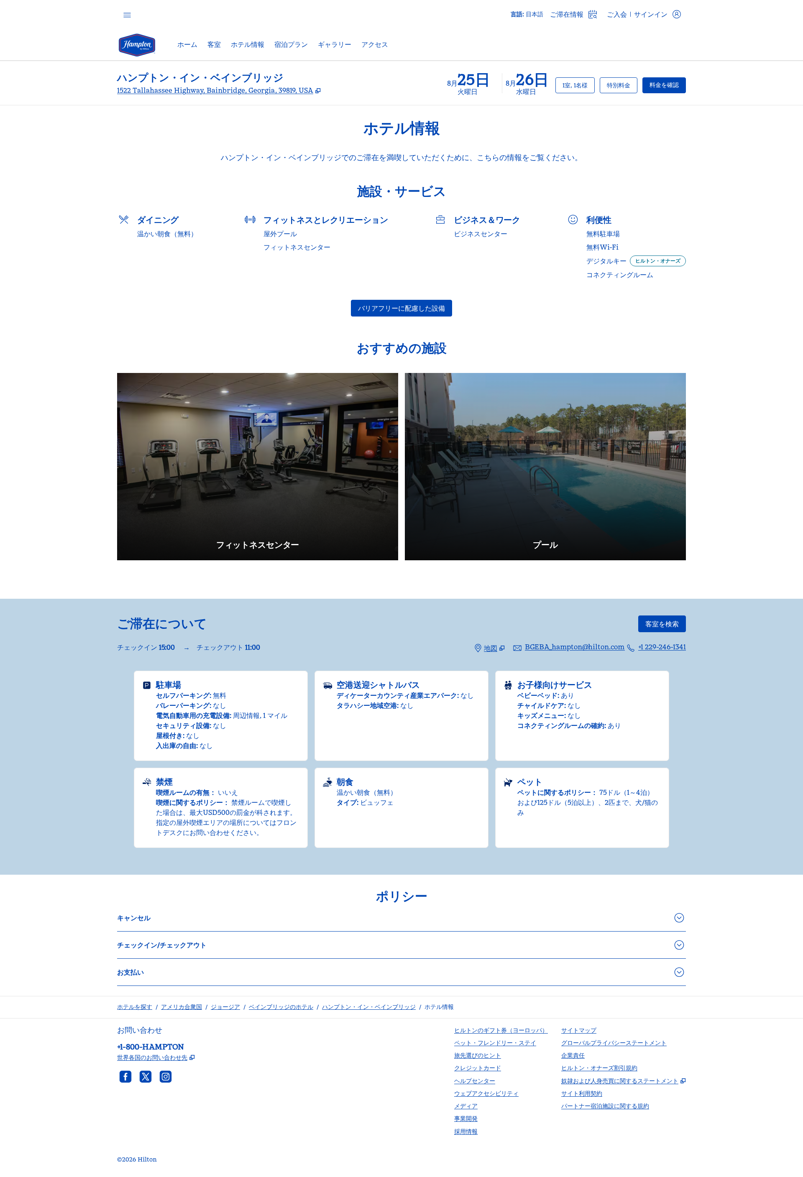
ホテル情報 (439, 1007)
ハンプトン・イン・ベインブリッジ (369, 1007)
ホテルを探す (134, 1007)
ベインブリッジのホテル (281, 1007)
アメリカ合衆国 (181, 1007)
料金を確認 (668, 85)
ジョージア (225, 1007)
